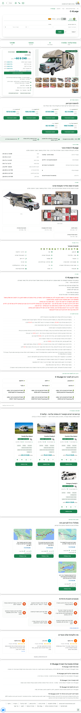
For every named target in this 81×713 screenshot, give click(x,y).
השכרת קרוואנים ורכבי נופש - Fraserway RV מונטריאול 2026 (40, 398)
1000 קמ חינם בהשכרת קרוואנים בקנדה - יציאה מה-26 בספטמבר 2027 (64, 622)
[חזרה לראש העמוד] (78, 709)
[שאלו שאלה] (62, 459)
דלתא (46, 381)
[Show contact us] (3, 710)
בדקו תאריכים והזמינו (18, 73)
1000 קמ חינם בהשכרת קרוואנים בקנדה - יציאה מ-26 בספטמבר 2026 (13, 612)
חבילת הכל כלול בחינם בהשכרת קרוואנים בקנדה (65, 603)
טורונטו (71, 385)
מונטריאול (45, 385)
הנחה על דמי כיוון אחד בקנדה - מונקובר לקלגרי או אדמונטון (39, 622)
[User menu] (3, 3)
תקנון (22, 706)
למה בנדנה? (23, 703)
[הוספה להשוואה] (71, 459)
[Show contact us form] (23, 3)
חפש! (59, 32)
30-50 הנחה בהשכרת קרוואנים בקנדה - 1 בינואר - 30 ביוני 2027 (38, 603)
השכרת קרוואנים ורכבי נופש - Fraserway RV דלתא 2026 (40, 391)
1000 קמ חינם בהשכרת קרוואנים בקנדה (39, 612)
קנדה (63, 8)
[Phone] (19, 3)
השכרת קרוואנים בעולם (70, 8)
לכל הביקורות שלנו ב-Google (40, 656)
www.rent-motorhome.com (67, 703)
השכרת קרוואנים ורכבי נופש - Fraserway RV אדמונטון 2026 (64, 391)
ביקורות (15, 703)
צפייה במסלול (67, 556)
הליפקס (21, 381)
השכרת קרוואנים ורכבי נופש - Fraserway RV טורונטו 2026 (64, 398)
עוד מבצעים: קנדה (74, 628)
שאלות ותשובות (52, 703)
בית (77, 8)
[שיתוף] (66, 459)
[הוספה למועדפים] (75, 459)
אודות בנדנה (41, 703)
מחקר (9, 703)
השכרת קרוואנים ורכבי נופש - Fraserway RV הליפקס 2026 (15, 391)
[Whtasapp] (15, 3)
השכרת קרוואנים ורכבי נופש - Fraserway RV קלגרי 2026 (15, 398)
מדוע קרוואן (33, 703)
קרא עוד (23, 651)
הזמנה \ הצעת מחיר (69, 117)
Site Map (39, 706)
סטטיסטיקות (64, 706)
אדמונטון (58, 8)
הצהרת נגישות (30, 706)
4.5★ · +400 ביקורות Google (70, 139)
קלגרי (22, 385)
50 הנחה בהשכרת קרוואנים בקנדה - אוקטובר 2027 (13, 603)
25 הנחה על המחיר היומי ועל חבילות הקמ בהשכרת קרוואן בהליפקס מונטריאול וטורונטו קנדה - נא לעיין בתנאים (64, 612)
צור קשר (16, 706)
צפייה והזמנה (68, 464)
